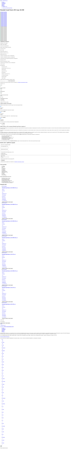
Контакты (3, 5)
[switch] (0, 106)
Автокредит (3, 3)
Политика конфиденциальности (4, 336)
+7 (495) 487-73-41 (4, 0)
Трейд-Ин (3, 330)
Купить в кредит (9, 103)
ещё (1, 445)
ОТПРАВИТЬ (3, 160)
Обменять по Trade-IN (5, 218)
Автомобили (4, 2)
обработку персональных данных (22, 82)
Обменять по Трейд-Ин (3, 103)
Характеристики (3, 41)
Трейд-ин (3, 4)
